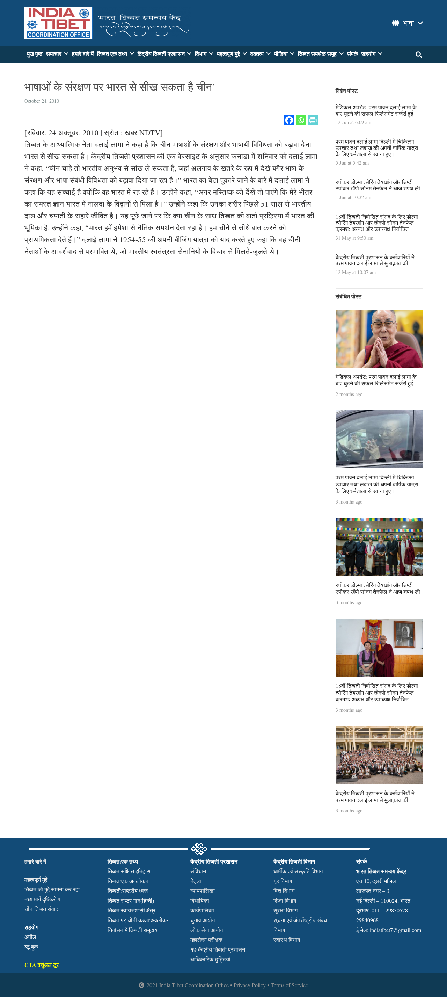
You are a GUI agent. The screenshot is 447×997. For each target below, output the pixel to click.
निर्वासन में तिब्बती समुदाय (132, 929)
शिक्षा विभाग (284, 900)
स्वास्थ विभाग (286, 939)
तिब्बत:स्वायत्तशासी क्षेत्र (131, 910)
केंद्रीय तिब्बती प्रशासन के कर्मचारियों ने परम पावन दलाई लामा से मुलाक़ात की (375, 260)
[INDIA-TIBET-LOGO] (107, 23)
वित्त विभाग (283, 890)
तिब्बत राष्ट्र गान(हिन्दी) (131, 900)
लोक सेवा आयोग (206, 929)
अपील (30, 936)
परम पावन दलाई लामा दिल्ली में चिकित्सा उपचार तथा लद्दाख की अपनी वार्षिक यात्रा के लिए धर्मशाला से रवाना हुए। (377, 147)
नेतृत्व (195, 880)
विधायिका (199, 900)
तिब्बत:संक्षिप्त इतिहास (129, 871)
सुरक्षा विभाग (285, 910)
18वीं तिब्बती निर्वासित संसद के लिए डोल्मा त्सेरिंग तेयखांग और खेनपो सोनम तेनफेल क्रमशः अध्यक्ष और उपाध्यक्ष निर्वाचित (377, 222)
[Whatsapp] (301, 120)
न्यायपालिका (202, 890)
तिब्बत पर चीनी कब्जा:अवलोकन (139, 920)
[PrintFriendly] (313, 120)
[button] (407, 23)
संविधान (198, 871)
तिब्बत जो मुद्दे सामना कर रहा (52, 889)
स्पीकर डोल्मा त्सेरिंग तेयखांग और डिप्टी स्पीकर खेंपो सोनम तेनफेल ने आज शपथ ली (378, 185)
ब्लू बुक (31, 946)
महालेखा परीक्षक (206, 939)
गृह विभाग (282, 880)
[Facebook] (289, 120)
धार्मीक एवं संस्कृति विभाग (298, 871)
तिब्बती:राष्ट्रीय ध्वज (128, 890)
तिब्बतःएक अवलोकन (128, 880)
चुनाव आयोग (202, 920)
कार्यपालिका (202, 910)
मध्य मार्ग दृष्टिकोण (42, 899)
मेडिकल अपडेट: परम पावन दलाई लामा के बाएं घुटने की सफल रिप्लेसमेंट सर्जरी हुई (376, 110)
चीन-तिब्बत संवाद (41, 908)
